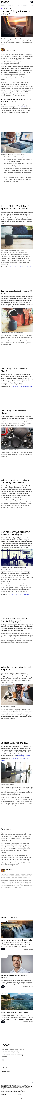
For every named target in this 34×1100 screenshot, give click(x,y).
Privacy (19, 1094)
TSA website (22, 107)
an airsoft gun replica (23, 756)
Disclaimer (3, 1094)
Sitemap (20, 1098)
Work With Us (6, 1071)
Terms (2, 1098)
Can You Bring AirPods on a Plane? (20, 267)
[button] (31, 2)
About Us (4, 1067)
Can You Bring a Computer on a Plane (21, 386)
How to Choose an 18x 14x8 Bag (19, 594)
